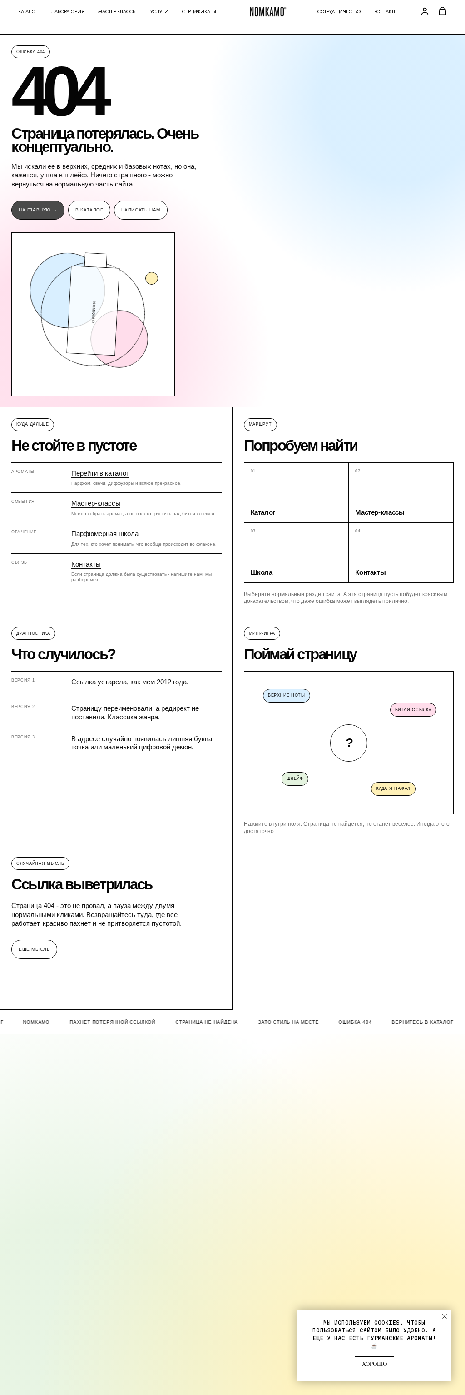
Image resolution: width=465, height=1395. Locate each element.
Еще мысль (34, 949)
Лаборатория (67, 11)
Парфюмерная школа (105, 533)
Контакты (386, 11)
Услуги (159, 11)
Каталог (28, 11)
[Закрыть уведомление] (444, 1316)
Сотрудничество (339, 11)
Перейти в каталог (100, 473)
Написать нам (140, 209)
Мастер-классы (117, 11)
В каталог (89, 209)
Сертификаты (199, 11)
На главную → (38, 209)
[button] (424, 11)
